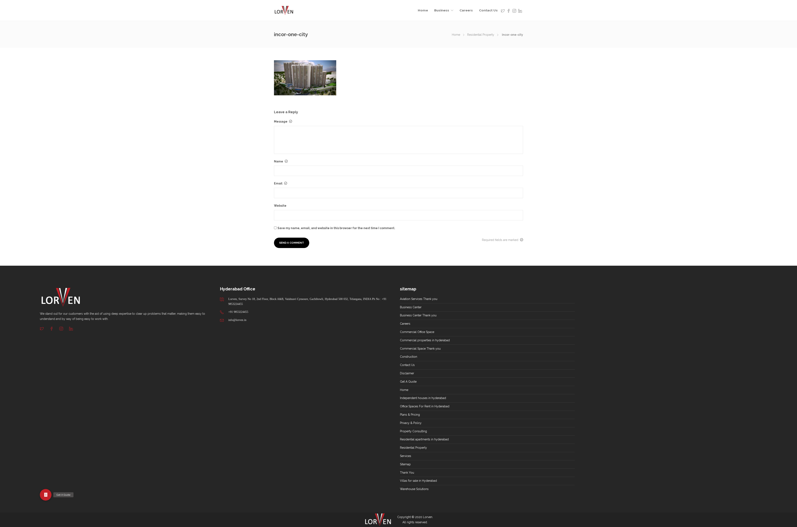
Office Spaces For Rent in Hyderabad (424, 406)
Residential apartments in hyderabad (424, 439)
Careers (466, 10)
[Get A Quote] (45, 495)
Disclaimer (407, 373)
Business (441, 10)
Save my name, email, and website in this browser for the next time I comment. (336, 228)
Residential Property (480, 34)
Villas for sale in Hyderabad (418, 480)
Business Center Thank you (418, 315)
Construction (408, 356)
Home (423, 10)
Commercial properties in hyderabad (425, 340)
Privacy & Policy (411, 423)
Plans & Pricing (410, 414)
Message (281, 121)
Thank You (407, 472)
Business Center (411, 307)
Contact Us (488, 10)
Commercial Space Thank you (420, 348)
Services (405, 456)
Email (278, 183)
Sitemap (405, 464)
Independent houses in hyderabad (423, 398)
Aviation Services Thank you (418, 299)
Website (280, 205)
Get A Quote (408, 381)
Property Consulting (413, 431)
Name (279, 161)
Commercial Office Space (417, 332)
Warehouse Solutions (414, 489)
